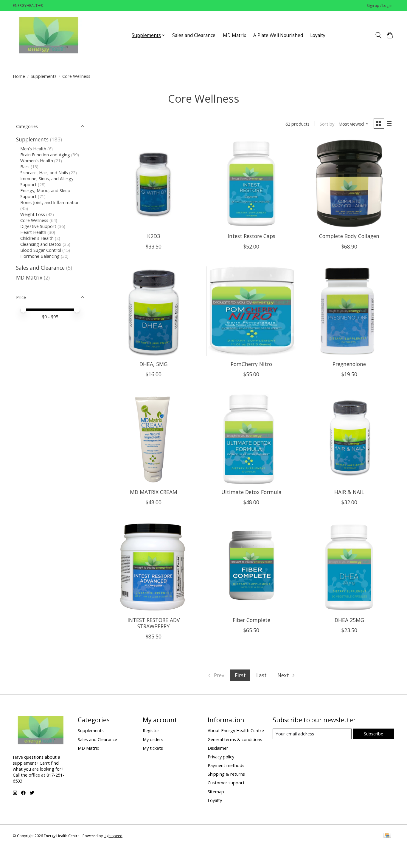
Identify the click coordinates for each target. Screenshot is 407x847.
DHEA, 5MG (153, 364)
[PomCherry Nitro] (251, 311)
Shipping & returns (226, 774)
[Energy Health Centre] (49, 35)
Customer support (226, 783)
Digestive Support (38, 226)
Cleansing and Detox (40, 244)
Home (19, 76)
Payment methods (226, 765)
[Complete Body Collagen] (349, 183)
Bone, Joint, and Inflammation (50, 202)
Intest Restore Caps (251, 236)
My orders (153, 739)
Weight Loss (32, 214)
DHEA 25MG (349, 620)
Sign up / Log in (379, 5)
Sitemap (216, 791)
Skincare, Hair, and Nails (44, 172)
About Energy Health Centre (236, 730)
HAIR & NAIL (349, 492)
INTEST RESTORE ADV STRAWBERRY (154, 623)
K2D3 (153, 236)
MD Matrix (234, 35)
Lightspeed (113, 835)
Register (151, 730)
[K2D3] (153, 183)
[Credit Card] (387, 836)
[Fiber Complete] (251, 567)
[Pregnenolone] (349, 311)
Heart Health (33, 232)
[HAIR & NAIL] (349, 439)
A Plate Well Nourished (278, 35)
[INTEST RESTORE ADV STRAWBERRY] (153, 567)
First (240, 675)
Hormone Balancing (40, 256)
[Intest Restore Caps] (251, 183)
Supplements (44, 76)
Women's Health (36, 160)
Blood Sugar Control (40, 250)
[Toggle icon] (378, 35)
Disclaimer (218, 748)
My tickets (153, 748)
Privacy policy (221, 757)
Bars (24, 166)
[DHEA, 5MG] (153, 311)
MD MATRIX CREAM (153, 492)
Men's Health (33, 149)
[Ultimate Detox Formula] (251, 439)
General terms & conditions (235, 739)
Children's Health (37, 238)
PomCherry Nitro (251, 364)
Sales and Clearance (193, 35)
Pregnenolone (349, 364)
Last (261, 675)
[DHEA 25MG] (349, 567)
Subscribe (373, 734)
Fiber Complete (251, 620)
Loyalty (317, 35)
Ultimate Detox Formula (251, 492)
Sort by (327, 124)
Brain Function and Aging (45, 155)
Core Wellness (34, 220)
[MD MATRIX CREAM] (153, 439)
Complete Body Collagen (349, 236)
